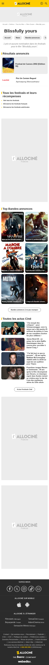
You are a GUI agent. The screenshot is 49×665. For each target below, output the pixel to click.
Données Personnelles (10, 639)
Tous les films (20, 24)
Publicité (41, 634)
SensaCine (33, 619)
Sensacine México (22, 626)
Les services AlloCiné (16, 642)
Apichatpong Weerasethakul (27, 82)
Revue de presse (27, 639)
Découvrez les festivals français (15, 104)
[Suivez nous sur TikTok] (31, 589)
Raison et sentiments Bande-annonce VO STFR (37, 239)
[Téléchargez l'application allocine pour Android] (28, 604)
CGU (4, 637)
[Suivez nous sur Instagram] (24, 589)
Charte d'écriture (41, 639)
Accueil (5, 24)
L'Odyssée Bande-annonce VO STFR (37, 302)
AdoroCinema (34, 622)
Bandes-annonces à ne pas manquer (24, 310)
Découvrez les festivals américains (16, 107)
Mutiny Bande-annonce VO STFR (13, 302)
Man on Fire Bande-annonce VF (13, 239)
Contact (6, 634)
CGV (9, 637)
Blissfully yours (41, 24)
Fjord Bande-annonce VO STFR (37, 271)
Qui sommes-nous (17, 634)
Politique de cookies (21, 637)
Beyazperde (10, 622)
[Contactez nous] (39, 589)
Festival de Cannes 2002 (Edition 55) (30, 65)
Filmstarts (9, 619)
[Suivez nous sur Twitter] (17, 589)
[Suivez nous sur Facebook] (10, 589)
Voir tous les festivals (11, 100)
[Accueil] (22, 3)
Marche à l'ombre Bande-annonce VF (13, 271)
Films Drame (30, 24)
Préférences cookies (37, 637)
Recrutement (30, 634)
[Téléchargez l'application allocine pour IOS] (20, 604)
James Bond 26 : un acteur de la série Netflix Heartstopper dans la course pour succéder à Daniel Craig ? (36, 343)
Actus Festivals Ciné (24, 389)
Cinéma (11, 24)
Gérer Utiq (29, 642)
